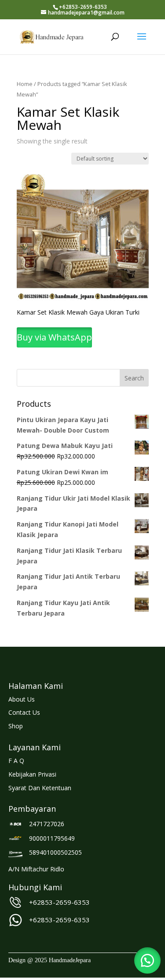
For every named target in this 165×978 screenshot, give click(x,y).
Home (25, 84)
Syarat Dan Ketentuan (39, 788)
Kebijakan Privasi (32, 774)
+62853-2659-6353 (59, 902)
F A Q (16, 760)
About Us (21, 699)
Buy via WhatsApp (54, 337)
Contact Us (24, 712)
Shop (15, 726)
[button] (147, 960)
